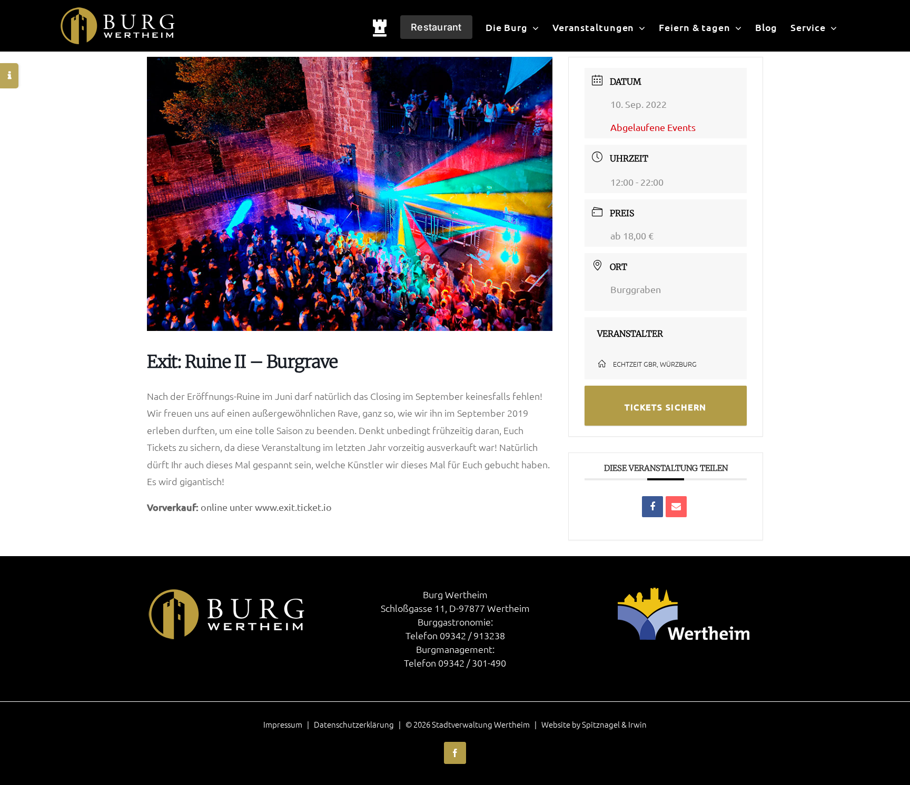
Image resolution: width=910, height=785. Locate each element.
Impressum (282, 724)
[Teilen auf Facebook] (652, 506)
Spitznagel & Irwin (614, 724)
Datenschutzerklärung (354, 724)
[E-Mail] (676, 506)
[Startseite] (380, 26)
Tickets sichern (666, 406)
